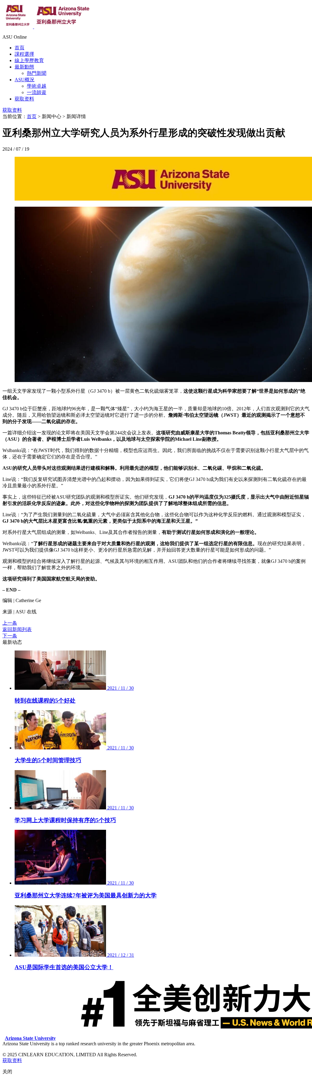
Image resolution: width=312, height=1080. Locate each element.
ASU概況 (24, 79)
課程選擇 (24, 54)
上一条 (9, 623)
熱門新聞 (36, 73)
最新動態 (24, 66)
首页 (32, 116)
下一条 (9, 635)
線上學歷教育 (29, 60)
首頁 (19, 47)
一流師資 (36, 92)
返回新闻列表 (17, 629)
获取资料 (24, 98)
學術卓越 (36, 86)
